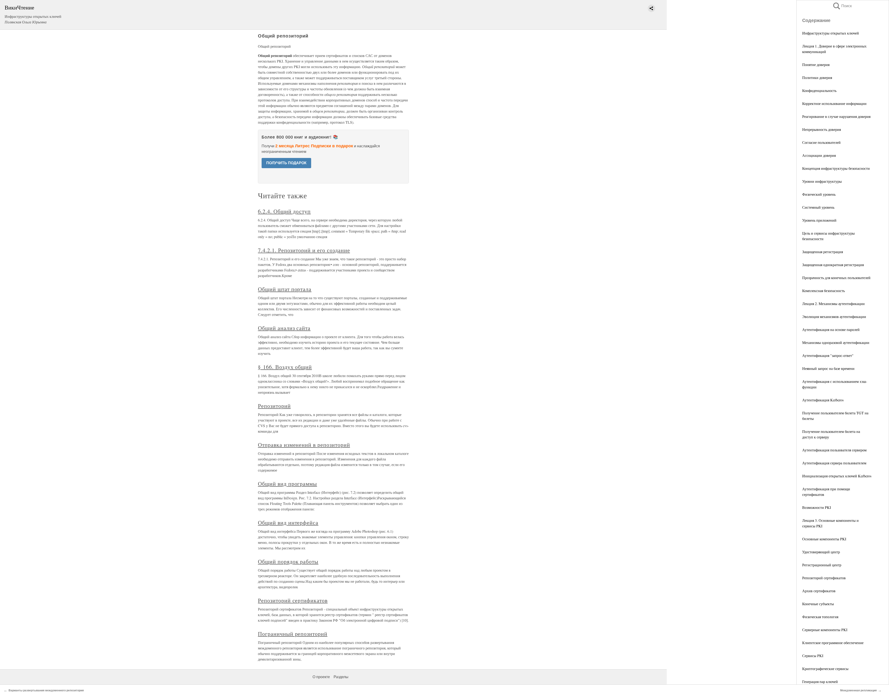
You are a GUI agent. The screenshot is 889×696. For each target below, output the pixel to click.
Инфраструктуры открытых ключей (830, 33)
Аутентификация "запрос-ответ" (828, 355)
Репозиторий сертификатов (824, 577)
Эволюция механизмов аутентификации (834, 316)
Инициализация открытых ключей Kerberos (836, 475)
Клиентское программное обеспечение (833, 642)
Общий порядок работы (288, 561)
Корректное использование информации (834, 103)
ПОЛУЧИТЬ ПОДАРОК (286, 163)
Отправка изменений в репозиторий (304, 444)
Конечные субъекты (818, 603)
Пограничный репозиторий (292, 633)
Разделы (341, 677)
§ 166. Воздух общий (285, 367)
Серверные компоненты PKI (824, 629)
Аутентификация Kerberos (823, 399)
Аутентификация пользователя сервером (834, 449)
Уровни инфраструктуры (822, 181)
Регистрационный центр (821, 564)
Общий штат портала (284, 289)
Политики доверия (817, 77)
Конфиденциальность (819, 90)
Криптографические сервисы (825, 668)
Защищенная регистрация (822, 251)
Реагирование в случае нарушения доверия (836, 116)
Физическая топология (820, 616)
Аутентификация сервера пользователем (834, 462)
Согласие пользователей (821, 142)
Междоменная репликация (858, 690)
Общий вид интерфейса (288, 522)
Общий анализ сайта (284, 328)
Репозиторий (274, 405)
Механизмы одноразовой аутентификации (835, 342)
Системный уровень (818, 207)
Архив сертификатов (819, 590)
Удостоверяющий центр (821, 551)
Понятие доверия (816, 64)
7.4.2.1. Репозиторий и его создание (304, 250)
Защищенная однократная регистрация (833, 264)
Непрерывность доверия (821, 129)
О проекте (321, 677)
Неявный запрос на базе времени (828, 368)
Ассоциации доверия (819, 155)
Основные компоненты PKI (824, 538)
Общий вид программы (287, 483)
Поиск (842, 6)
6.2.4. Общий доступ (284, 211)
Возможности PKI (816, 507)
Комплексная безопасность (823, 290)
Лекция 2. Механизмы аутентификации (833, 303)
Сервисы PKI (812, 655)
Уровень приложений (819, 220)
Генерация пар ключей (820, 681)
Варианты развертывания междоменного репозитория (46, 690)
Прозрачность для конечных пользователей (836, 277)
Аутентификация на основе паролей (831, 329)
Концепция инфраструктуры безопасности (836, 168)
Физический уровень (819, 194)
